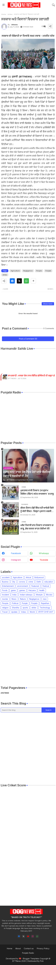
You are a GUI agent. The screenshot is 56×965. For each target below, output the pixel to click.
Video (23, 612)
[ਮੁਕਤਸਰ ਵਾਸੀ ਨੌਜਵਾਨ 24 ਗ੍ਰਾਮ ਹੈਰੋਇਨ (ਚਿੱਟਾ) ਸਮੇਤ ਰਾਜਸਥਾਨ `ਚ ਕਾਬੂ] (10, 492)
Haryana (32, 590)
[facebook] (19, 936)
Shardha (15, 607)
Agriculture (15, 271)
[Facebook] (12, 281)
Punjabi (34, 603)
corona (22, 582)
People (39, 271)
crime (30, 582)
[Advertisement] (28, 650)
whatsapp (44, 553)
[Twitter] (19, 281)
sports (25, 607)
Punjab (48, 271)
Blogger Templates (31, 958)
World (32, 612)
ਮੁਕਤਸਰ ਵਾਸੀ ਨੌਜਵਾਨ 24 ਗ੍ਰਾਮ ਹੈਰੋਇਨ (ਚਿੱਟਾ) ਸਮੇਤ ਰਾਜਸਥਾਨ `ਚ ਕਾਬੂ (37, 492)
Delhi (39, 582)
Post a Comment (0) (28, 338)
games (22, 590)
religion (5, 607)
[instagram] (32, 936)
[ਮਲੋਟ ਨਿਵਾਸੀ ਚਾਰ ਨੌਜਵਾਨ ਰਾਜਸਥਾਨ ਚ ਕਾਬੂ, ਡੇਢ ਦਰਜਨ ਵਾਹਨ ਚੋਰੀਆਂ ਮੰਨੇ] (10, 527)
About (18, 948)
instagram (16, 560)
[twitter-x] (23, 936)
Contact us (29, 948)
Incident (5, 595)
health (41, 590)
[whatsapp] (37, 936)
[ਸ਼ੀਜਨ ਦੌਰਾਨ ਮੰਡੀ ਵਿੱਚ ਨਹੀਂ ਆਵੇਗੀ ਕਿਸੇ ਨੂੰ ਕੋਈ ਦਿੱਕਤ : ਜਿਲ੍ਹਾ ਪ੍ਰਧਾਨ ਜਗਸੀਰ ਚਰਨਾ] (10, 509)
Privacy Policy (43, 948)
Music (14, 599)
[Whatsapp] (26, 281)
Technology (45, 607)
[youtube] (28, 936)
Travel (5, 612)
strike (10, 14)
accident (6, 577)
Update (14, 612)
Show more (47, 304)
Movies (49, 595)
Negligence (28, 271)
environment (22, 586)
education (48, 582)
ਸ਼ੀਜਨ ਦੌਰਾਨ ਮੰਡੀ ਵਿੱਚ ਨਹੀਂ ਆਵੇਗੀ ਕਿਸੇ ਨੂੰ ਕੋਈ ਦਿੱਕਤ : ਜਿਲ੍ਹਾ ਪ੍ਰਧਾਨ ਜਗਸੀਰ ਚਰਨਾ (37, 509)
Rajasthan (45, 603)
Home (3, 14)
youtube (44, 560)
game (13, 590)
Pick (42, 961)
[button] (53, 5)
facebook (16, 553)
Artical (28, 577)
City (13, 582)
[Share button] (33, 281)
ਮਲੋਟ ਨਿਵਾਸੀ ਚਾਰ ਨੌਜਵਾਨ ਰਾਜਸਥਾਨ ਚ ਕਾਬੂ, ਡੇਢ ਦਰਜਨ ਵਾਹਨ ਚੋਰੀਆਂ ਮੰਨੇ (36, 527)
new (44, 599)
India (14, 595)
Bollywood (39, 577)
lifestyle (39, 595)
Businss (5, 582)
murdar (5, 599)
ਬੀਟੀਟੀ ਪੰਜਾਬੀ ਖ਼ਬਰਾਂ (45, 612)
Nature (23, 599)
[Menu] (3, 5)
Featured (35, 586)
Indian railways (26, 595)
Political (15, 603)
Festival (46, 586)
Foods (4, 590)
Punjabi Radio (28, 953)
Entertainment (8, 586)
